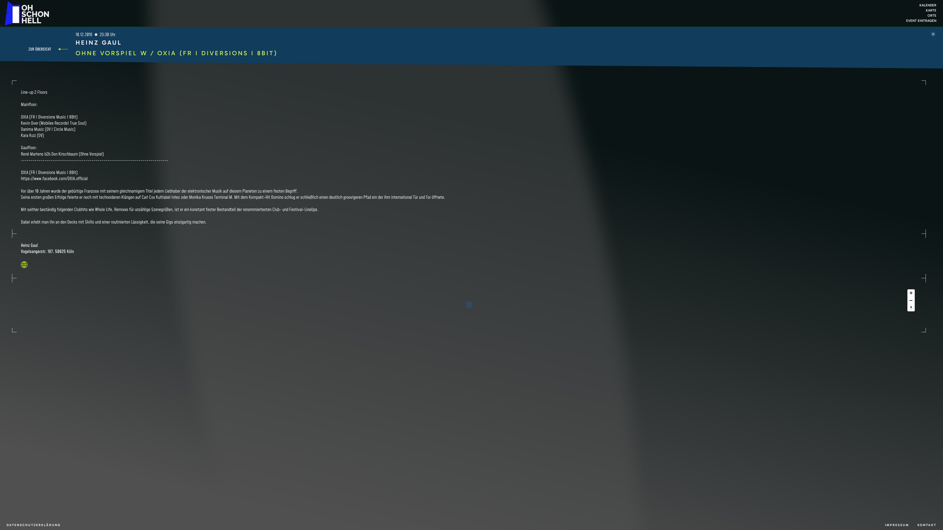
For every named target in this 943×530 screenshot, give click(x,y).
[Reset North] (911, 307)
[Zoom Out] (911, 300)
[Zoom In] (911, 293)
